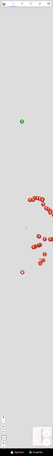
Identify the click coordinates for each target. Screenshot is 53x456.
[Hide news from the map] (3, 432)
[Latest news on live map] (5, 3)
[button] (45, 239)
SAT (3, 438)
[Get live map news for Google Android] (36, 452)
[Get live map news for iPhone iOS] (18, 452)
